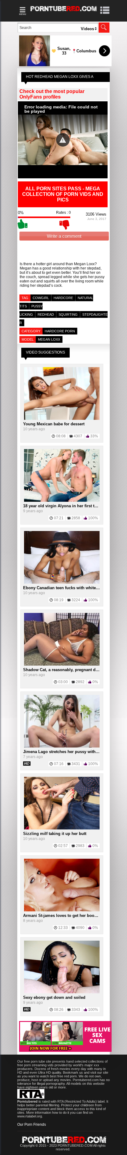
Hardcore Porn (60, 331)
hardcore (63, 298)
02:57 (63, 846)
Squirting (68, 314)
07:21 (58, 518)
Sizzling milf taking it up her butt (54, 833)
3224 (76, 600)
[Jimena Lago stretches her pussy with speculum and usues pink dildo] (62, 746)
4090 (80, 928)
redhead (46, 314)
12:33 (63, 928)
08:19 (58, 600)
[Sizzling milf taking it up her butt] (62, 828)
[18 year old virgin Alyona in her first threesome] (62, 500)
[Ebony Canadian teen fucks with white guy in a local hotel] (62, 582)
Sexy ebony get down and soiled (54, 997)
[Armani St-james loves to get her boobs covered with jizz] (62, 910)
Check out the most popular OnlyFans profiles (51, 94)
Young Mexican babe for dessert (53, 424)
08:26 (58, 1009)
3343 (76, 1009)
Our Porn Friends (31, 1124)
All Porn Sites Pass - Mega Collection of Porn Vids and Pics (62, 194)
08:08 (61, 436)
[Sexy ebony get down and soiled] (62, 992)
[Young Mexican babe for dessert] (62, 418)
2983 (80, 846)
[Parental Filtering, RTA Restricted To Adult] (30, 1097)
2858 (76, 518)
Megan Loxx (49, 339)
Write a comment (64, 236)
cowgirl (41, 298)
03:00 (63, 682)
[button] (63, 140)
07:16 (58, 764)
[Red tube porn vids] (63, 12)
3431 (76, 764)
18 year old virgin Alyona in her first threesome (68, 506)
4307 (78, 436)
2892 (80, 682)
